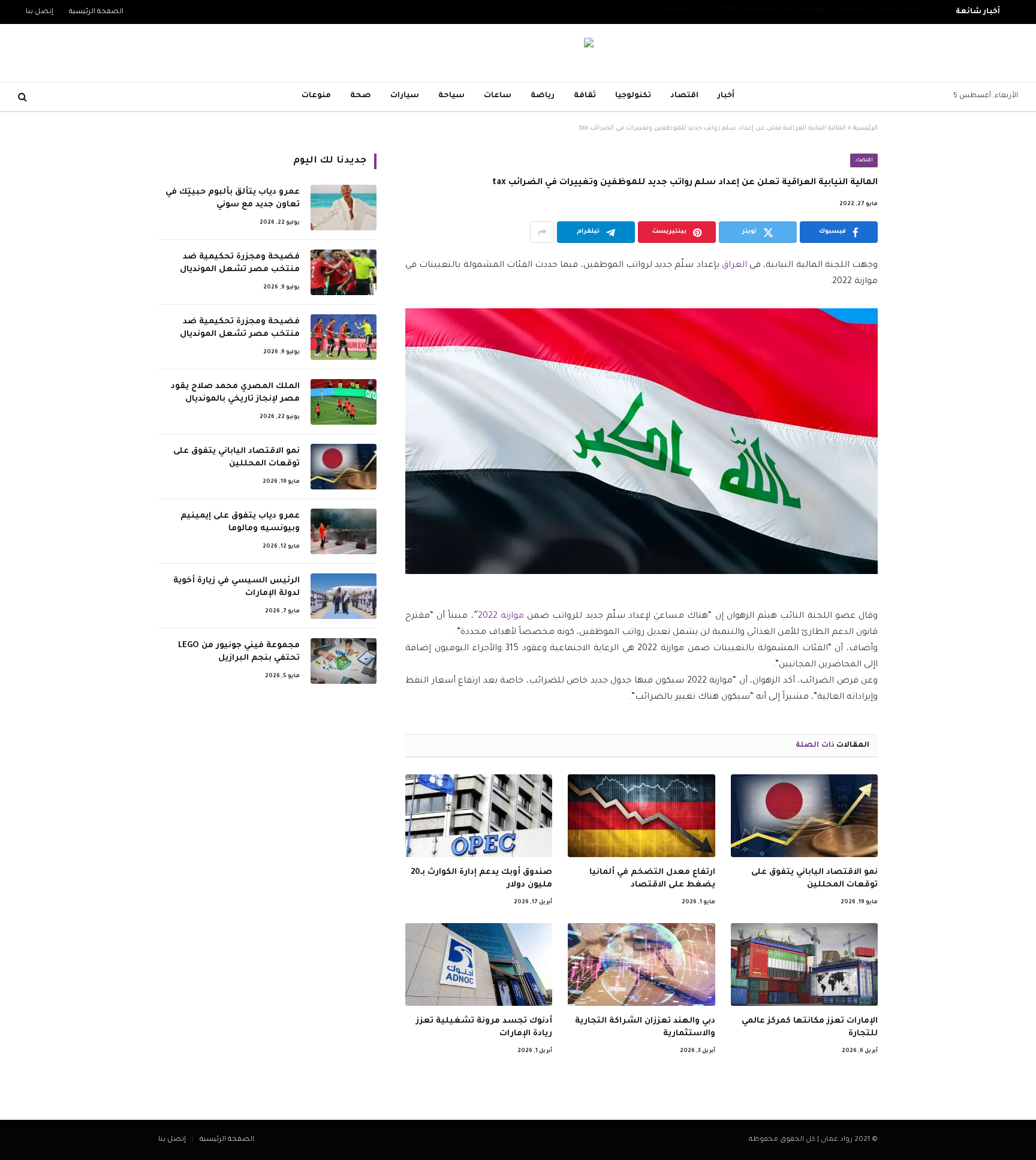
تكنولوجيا (633, 96)
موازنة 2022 (501, 616)
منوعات (316, 96)
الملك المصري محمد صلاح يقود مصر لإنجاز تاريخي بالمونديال (235, 393)
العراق (734, 266)
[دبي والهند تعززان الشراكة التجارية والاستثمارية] (641, 964)
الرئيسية (865, 128)
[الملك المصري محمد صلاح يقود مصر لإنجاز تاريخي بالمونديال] (344, 402)
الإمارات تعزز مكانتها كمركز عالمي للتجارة (810, 1027)
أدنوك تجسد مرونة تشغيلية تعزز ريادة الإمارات (484, 1027)
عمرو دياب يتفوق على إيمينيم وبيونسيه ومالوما (240, 522)
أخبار (726, 96)
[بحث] (23, 96)
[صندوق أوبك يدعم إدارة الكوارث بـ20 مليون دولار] (478, 815)
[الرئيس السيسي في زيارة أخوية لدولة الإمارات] (344, 596)
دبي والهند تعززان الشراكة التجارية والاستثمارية (645, 1027)
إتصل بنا (39, 12)
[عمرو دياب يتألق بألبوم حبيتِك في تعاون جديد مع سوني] (344, 207)
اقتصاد (684, 96)
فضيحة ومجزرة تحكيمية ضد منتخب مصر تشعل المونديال (240, 263)
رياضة (543, 96)
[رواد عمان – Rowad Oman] (518, 53)
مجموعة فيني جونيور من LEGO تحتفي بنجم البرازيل (239, 652)
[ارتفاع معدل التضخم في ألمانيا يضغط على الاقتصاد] (641, 815)
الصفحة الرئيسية (96, 12)
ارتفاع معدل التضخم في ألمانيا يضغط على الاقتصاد (652, 878)
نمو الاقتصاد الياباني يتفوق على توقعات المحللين (814, 878)
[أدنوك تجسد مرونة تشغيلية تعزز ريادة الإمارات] (478, 964)
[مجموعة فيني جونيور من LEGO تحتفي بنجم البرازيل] (344, 661)
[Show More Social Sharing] (542, 232)
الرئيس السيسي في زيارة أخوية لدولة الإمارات (236, 587)
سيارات (404, 96)
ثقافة (585, 96)
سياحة (451, 96)
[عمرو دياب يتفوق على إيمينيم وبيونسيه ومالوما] (344, 531)
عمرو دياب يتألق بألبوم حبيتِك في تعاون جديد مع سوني (232, 198)
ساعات (497, 96)
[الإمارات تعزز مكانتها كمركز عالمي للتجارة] (804, 964)
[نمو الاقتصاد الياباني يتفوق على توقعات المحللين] (804, 815)
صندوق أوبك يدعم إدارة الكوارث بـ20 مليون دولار (481, 878)
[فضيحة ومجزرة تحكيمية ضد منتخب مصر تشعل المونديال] (344, 272)
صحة (360, 96)
